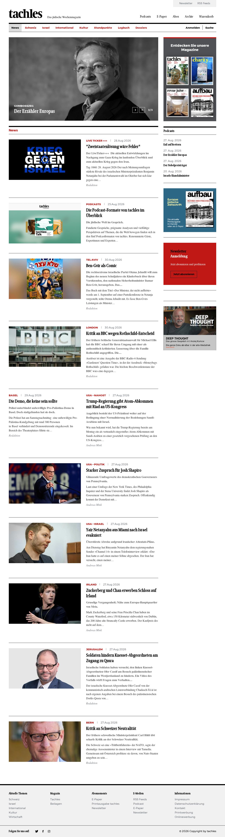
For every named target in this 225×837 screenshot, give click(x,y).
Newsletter (185, 3)
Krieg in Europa (146, 51)
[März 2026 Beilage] (202, 71)
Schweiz (30, 28)
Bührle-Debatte (146, 43)
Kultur (83, 28)
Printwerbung (184, 812)
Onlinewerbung (185, 817)
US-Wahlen (143, 59)
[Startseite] (25, 13)
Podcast (138, 804)
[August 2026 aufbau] (202, 103)
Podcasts (145, 16)
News (15, 28)
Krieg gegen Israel (148, 35)
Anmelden (193, 28)
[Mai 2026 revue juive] (177, 103)
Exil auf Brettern (172, 144)
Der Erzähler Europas (34, 111)
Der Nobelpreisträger (175, 165)
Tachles (55, 799)
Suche (209, 28)
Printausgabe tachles (105, 804)
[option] (83, 79)
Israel (46, 28)
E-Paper (162, 16)
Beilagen (56, 804)
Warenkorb (206, 16)
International (64, 28)
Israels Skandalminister (176, 175)
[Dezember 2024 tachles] (177, 71)
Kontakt (180, 808)
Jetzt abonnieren (183, 274)
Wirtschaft (15, 817)
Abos (176, 16)
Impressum (182, 799)
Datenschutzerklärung (189, 804)
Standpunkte (103, 28)
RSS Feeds (203, 3)
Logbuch (124, 28)
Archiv (189, 16)
